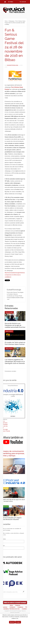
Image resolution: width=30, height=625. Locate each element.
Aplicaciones (9, 312)
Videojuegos (11, 21)
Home (6, 21)
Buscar (24, 1)
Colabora (20, 607)
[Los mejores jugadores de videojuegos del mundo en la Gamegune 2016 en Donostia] (15, 356)
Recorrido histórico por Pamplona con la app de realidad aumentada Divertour (15, 325)
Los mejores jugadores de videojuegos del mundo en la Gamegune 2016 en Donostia (15, 361)
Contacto (12, 607)
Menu (11, 1)
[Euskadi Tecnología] (14, 12)
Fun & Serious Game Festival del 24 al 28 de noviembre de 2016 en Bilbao (14, 45)
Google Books (4, 422)
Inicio (11, 605)
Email (3, 545)
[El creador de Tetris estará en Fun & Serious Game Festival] (15, 339)
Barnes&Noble (4, 424)
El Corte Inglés (4, 429)
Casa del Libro (4, 426)
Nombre (4, 539)
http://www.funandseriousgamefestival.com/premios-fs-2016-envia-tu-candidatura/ (15, 275)
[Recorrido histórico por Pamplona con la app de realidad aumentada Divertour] (15, 320)
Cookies (24, 609)
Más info (12, 622)
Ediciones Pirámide (5, 431)
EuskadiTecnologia (12, 65)
